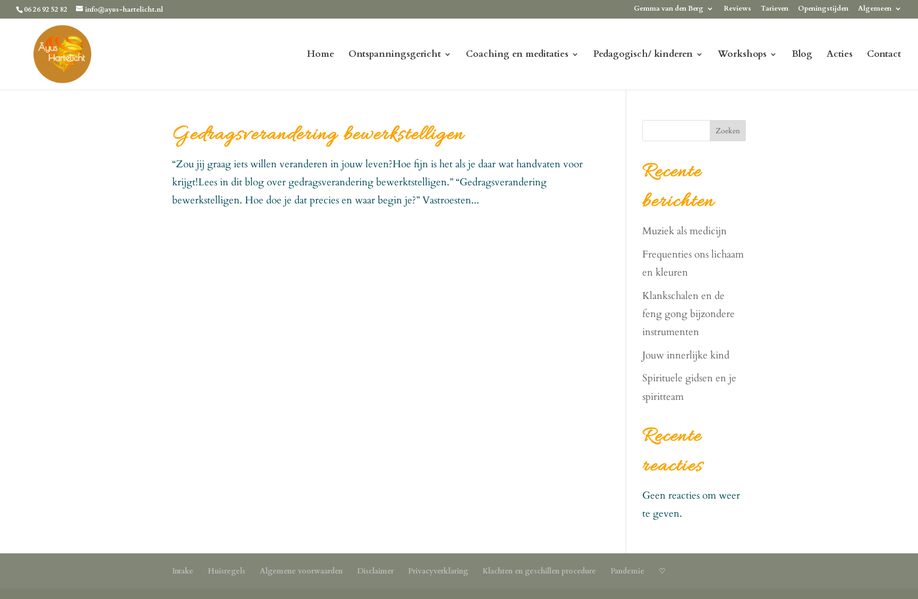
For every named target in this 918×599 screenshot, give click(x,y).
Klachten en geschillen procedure (539, 571)
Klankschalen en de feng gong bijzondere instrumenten (688, 314)
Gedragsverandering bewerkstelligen (318, 135)
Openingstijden (823, 9)
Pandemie (627, 571)
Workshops (742, 55)
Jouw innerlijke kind (685, 355)
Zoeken (728, 131)
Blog (802, 55)
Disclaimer (375, 571)
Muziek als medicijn (684, 231)
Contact (884, 55)
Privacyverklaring (438, 571)
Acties (840, 55)
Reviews (737, 9)
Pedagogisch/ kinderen (643, 55)
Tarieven (774, 9)
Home (320, 55)
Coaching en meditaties (517, 55)
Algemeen (874, 9)
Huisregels (226, 571)
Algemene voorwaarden (301, 571)
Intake (182, 571)
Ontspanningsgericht (394, 55)
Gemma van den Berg (668, 9)
